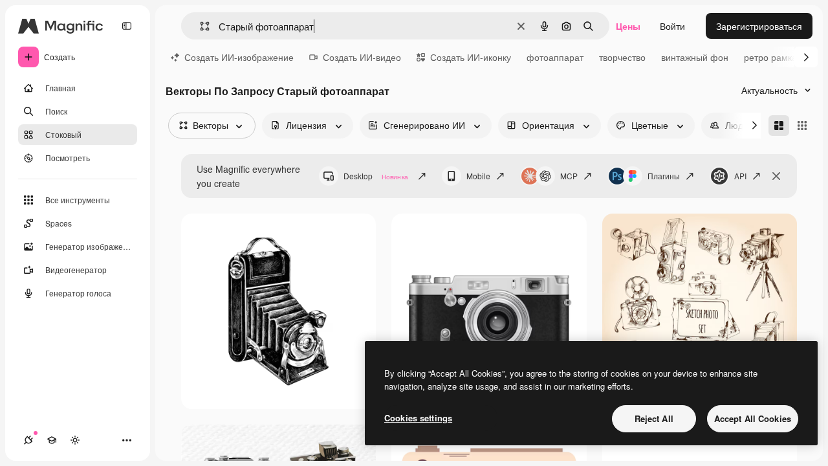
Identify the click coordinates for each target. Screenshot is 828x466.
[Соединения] (28, 440)
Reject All (654, 418)
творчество (622, 56)
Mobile (478, 175)
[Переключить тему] (75, 440)
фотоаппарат (555, 56)
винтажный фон (694, 56)
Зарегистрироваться (759, 25)
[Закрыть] (776, 176)
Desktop (375, 175)
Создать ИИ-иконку (470, 56)
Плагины (664, 175)
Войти (672, 25)
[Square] (802, 125)
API (740, 175)
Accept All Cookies (752, 418)
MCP (569, 175)
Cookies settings (418, 418)
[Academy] (51, 440)
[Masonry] (778, 125)
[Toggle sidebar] (126, 26)
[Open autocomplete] (199, 26)
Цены (628, 25)
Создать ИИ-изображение (239, 56)
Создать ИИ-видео (362, 56)
